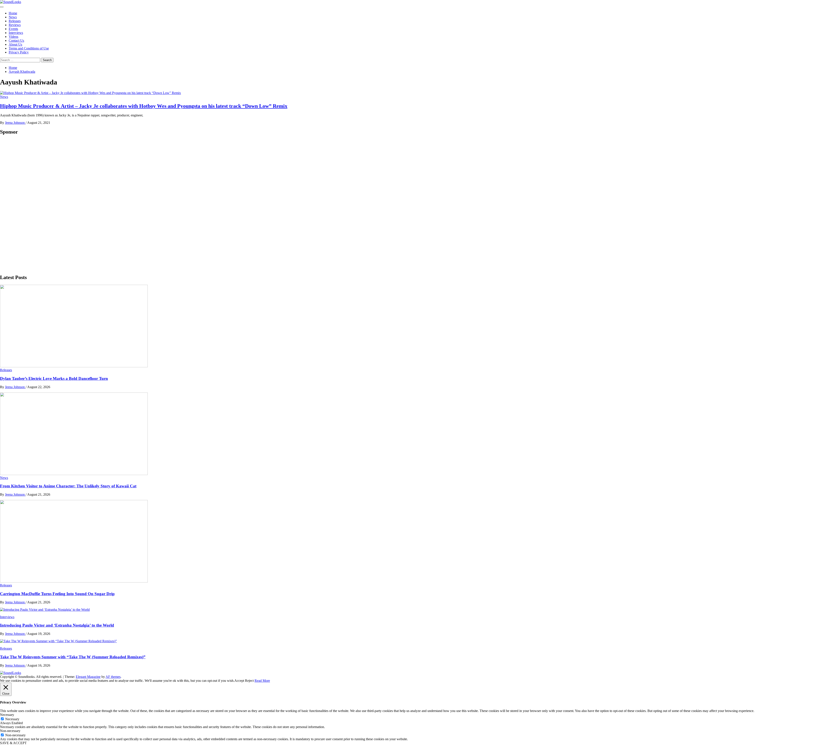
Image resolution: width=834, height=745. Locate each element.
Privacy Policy (19, 52)
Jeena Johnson (15, 122)
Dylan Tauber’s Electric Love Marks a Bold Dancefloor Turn (54, 378)
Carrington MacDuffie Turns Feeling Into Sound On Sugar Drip (57, 593)
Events (13, 29)
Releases (15, 21)
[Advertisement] (32, 204)
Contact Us (16, 40)
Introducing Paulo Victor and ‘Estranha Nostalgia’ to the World (57, 625)
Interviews (16, 33)
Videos (13, 36)
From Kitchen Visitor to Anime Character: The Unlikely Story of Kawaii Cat (68, 486)
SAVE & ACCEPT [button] (13, 743)
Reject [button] (249, 680)
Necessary (12, 719)
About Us (15, 44)
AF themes (113, 677)
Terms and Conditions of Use (29, 48)
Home (13, 13)
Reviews (15, 25)
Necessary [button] (7, 715)
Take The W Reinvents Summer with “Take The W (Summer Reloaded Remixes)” (73, 657)
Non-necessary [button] (10, 731)
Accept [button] (239, 680)
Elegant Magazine (88, 677)
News (13, 17)
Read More (262, 680)
